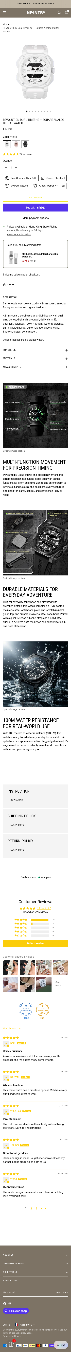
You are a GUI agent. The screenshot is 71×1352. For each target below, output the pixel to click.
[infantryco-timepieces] (35, 12)
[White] (7, 144)
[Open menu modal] (4, 12)
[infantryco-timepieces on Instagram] (10, 1304)
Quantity (7, 160)
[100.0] (26, 1009)
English (6, 1325)
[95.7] (42, 1009)
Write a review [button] (35, 943)
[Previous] (5, 4)
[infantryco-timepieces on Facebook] (5, 1304)
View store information (19, 234)
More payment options (35, 218)
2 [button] (31, 1208)
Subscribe (62, 1292)
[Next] (66, 4)
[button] (11, 154)
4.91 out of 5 (44, 908)
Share (10, 284)
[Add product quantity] (16, 167)
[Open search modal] (59, 12)
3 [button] (36, 1208)
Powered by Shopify (12, 1336)
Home (6, 24)
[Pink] (16, 144)
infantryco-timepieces (30, 1330)
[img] (11, 1037)
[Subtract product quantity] (6, 167)
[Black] (25, 144)
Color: (10, 136)
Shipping (8, 274)
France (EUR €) (25, 1325)
